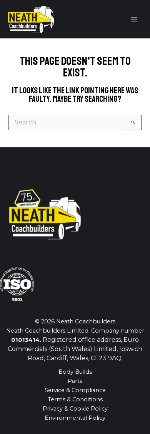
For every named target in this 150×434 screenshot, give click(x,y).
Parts (75, 381)
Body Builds (75, 371)
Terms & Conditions (75, 399)
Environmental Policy (75, 417)
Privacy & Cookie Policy (75, 408)
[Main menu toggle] (134, 19)
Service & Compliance (75, 390)
